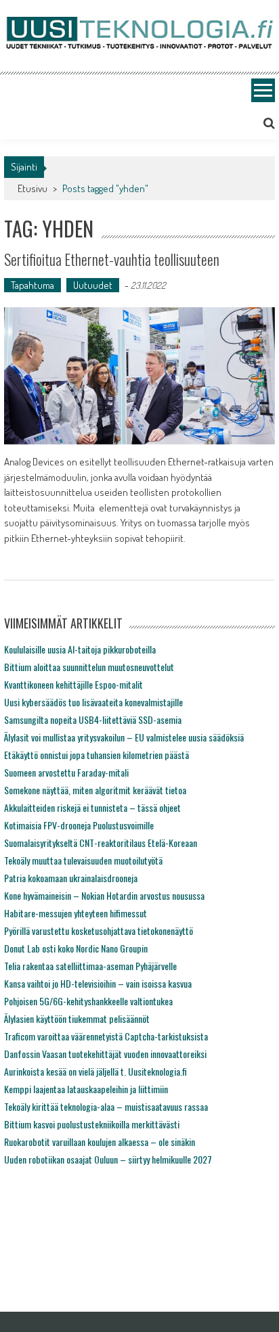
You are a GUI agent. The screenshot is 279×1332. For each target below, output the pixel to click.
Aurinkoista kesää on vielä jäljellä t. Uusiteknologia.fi (95, 1071)
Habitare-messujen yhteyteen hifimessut (75, 913)
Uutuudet (92, 285)
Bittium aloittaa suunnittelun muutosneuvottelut (89, 667)
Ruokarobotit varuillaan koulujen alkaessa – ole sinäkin (99, 1141)
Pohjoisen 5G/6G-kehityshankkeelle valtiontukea (88, 1001)
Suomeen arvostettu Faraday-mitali (66, 772)
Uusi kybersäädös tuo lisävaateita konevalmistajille (93, 702)
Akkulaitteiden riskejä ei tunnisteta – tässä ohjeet (92, 807)
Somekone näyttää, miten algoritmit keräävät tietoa (95, 790)
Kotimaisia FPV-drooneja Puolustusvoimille (79, 825)
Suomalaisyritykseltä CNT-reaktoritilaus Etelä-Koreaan (100, 842)
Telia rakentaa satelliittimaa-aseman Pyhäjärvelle (90, 966)
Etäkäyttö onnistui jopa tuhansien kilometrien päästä (96, 755)
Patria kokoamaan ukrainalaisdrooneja (70, 878)
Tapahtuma (32, 285)
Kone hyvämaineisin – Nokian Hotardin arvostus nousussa (104, 895)
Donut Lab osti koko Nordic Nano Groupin (76, 948)
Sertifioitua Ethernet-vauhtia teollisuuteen (111, 259)
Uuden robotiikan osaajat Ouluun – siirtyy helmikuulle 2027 (108, 1159)
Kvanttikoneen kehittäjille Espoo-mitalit (73, 684)
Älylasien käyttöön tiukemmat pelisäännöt (77, 1018)
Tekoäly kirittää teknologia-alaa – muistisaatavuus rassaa (106, 1106)
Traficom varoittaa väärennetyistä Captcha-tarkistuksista (106, 1036)
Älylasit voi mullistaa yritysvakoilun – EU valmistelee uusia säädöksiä (124, 737)
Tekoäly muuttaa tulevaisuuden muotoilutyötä (83, 860)
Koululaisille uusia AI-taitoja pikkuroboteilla (80, 649)
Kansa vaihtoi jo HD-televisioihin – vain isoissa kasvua (98, 983)
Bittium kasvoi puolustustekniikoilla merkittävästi (91, 1124)
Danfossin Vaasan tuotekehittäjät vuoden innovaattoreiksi (105, 1054)
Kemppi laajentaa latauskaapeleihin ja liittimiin (86, 1089)
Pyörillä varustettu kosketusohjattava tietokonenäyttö (98, 930)
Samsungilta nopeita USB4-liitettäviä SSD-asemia (92, 719)
